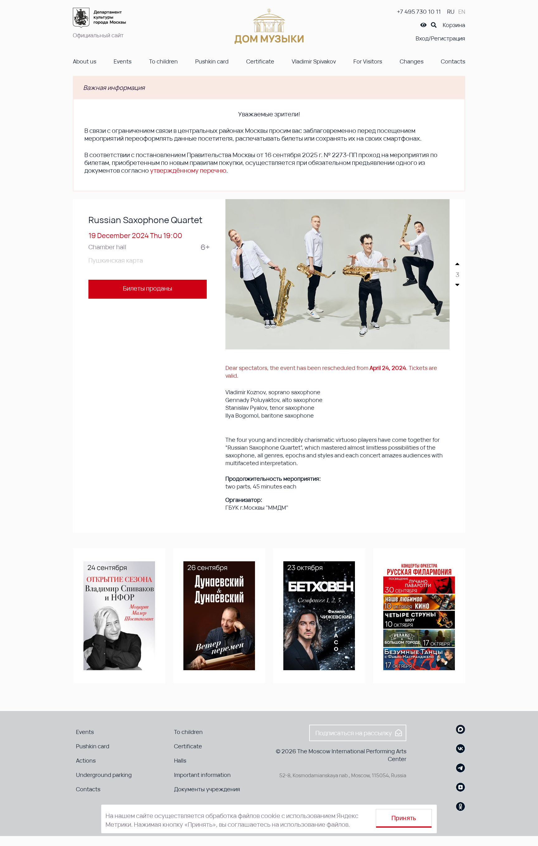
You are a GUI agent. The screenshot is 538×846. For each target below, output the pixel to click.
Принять (403, 818)
